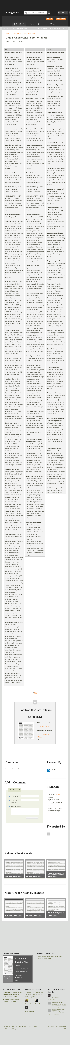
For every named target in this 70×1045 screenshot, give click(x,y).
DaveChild (28, 1004)
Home (8, 24)
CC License (33, 1026)
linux (7, 1001)
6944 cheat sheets (10, 994)
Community (43, 24)
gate (35, 692)
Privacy (13, 1029)
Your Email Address (14, 802)
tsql (17, 980)
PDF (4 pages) (44, 726)
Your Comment (16, 807)
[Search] (48, 12)
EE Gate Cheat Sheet (34, 876)
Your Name (14, 796)
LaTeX (42, 739)
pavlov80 (55, 1002)
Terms (6, 1029)
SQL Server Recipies (58, 1012)
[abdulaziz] (48, 835)
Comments (43, 28)
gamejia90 (55, 995)
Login (49, 19)
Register (61, 19)
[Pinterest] (66, 12)
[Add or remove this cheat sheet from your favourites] (66, 28)
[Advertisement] (35, 4)
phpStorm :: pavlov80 (59, 1004)
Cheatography (7, 992)
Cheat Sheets (20, 24)
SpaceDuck (39, 1004)
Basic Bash (55, 997)
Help (53, 24)
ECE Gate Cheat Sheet (13, 876)
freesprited (19, 975)
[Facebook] (59, 12)
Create (31, 24)
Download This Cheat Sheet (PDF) (16, 28)
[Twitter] (63, 12)
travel (13, 1001)
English (58, 794)
